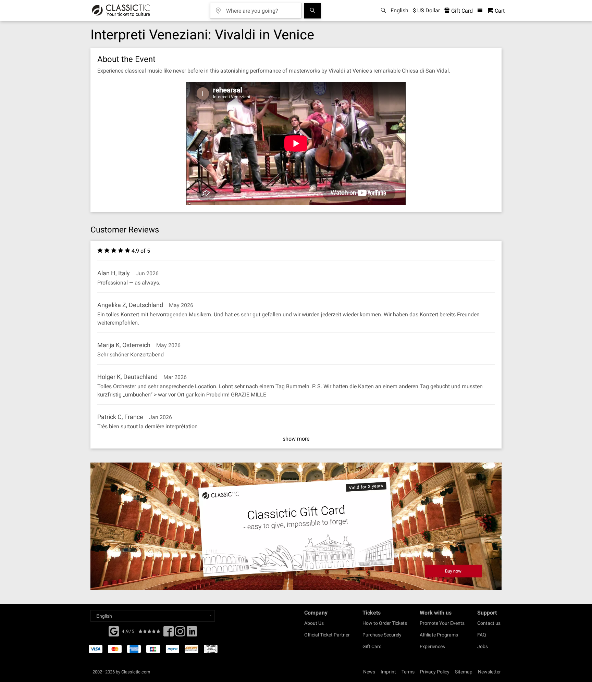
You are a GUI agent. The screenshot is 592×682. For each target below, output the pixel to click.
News (369, 671)
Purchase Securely (382, 634)
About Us (314, 623)
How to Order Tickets (384, 623)
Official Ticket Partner (327, 634)
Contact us (489, 623)
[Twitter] (180, 633)
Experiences (432, 646)
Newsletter (489, 671)
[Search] (312, 10)
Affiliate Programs (439, 634)
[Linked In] (192, 633)
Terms (408, 671)
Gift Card (461, 11)
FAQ (481, 634)
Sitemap (463, 671)
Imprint (388, 671)
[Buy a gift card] (296, 526)
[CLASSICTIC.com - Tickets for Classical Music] (121, 10)
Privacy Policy (434, 671)
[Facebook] (114, 631)
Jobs (482, 646)
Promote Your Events (442, 623)
